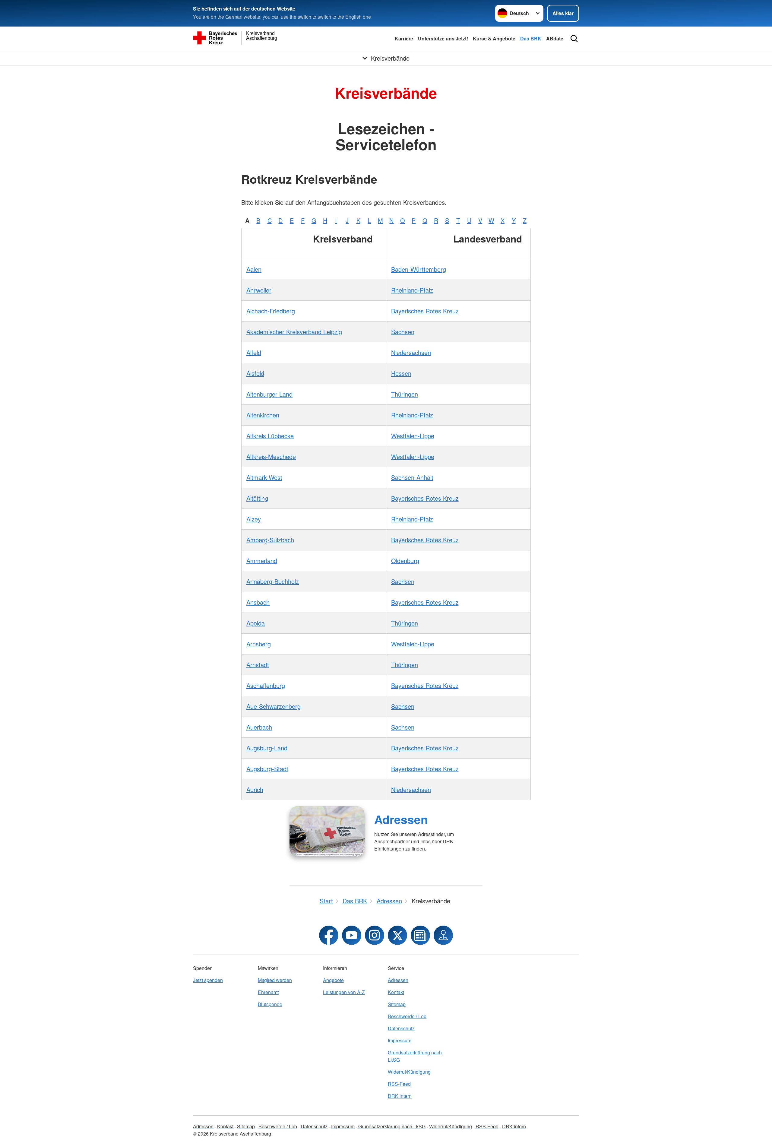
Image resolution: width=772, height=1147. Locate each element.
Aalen (253, 269)
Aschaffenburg (265, 685)
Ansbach (258, 602)
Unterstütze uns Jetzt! (443, 38)
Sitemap (397, 1004)
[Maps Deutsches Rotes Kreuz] (443, 935)
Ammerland (261, 560)
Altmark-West (264, 477)
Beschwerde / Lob (407, 1016)
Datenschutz (401, 1028)
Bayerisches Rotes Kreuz (425, 310)
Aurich (254, 789)
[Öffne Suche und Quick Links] (574, 38)
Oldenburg (405, 560)
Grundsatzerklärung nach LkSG (415, 1056)
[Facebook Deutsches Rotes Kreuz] (328, 935)
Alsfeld (255, 373)
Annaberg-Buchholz (272, 581)
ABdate (554, 38)
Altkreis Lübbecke (270, 435)
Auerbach (259, 727)
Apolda (255, 623)
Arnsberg (258, 643)
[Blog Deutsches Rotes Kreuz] (420, 935)
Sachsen (402, 331)
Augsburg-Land (266, 747)
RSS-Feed (399, 1083)
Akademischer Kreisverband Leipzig (294, 331)
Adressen (401, 819)
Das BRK (530, 38)
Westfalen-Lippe (412, 435)
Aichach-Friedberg (270, 310)
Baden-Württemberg (418, 269)
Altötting (257, 498)
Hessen (401, 373)
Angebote (333, 980)
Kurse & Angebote (494, 38)
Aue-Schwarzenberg (273, 706)
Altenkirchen (262, 414)
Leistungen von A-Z (344, 992)
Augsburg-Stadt (267, 768)
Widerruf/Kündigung (409, 1071)
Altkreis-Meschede (271, 456)
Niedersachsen (411, 352)
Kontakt (396, 992)
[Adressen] (327, 831)
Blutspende (270, 1004)
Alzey (253, 519)
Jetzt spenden (208, 980)
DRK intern (400, 1095)
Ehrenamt (268, 992)
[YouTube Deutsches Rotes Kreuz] (351, 935)
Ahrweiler (258, 290)
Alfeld (253, 352)
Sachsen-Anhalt (412, 477)
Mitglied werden (275, 980)
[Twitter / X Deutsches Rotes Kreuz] (397, 935)
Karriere (404, 38)
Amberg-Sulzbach (270, 539)
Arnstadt (257, 664)
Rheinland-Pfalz (412, 290)
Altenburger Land (269, 394)
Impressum (399, 1040)
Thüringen (404, 394)
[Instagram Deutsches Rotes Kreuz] (374, 935)
